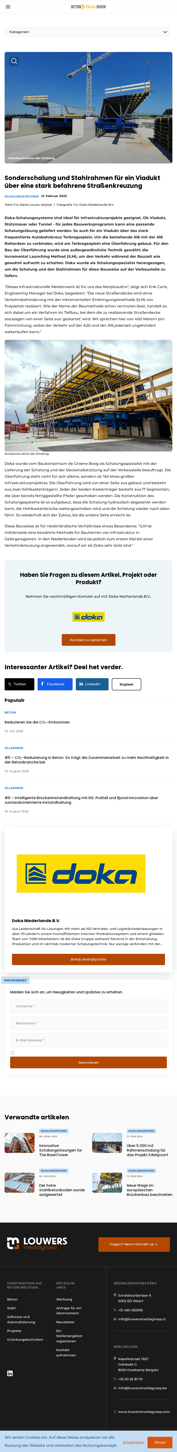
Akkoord (159, 1442)
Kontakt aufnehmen (66, 1352)
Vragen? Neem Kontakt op (131, 1244)
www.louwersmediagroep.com (144, 1412)
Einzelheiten (133, 1442)
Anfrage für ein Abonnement (69, 1310)
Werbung (64, 1299)
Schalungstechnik (22, 196)
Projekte (14, 1331)
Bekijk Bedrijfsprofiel (88, 959)
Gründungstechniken (25, 1340)
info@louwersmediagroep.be (142, 1388)
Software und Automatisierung (21, 1319)
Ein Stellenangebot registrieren (69, 1336)
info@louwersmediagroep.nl (142, 1319)
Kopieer (126, 684)
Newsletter (65, 1322)
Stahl (11, 1308)
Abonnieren (88, 1062)
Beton (12, 1299)
